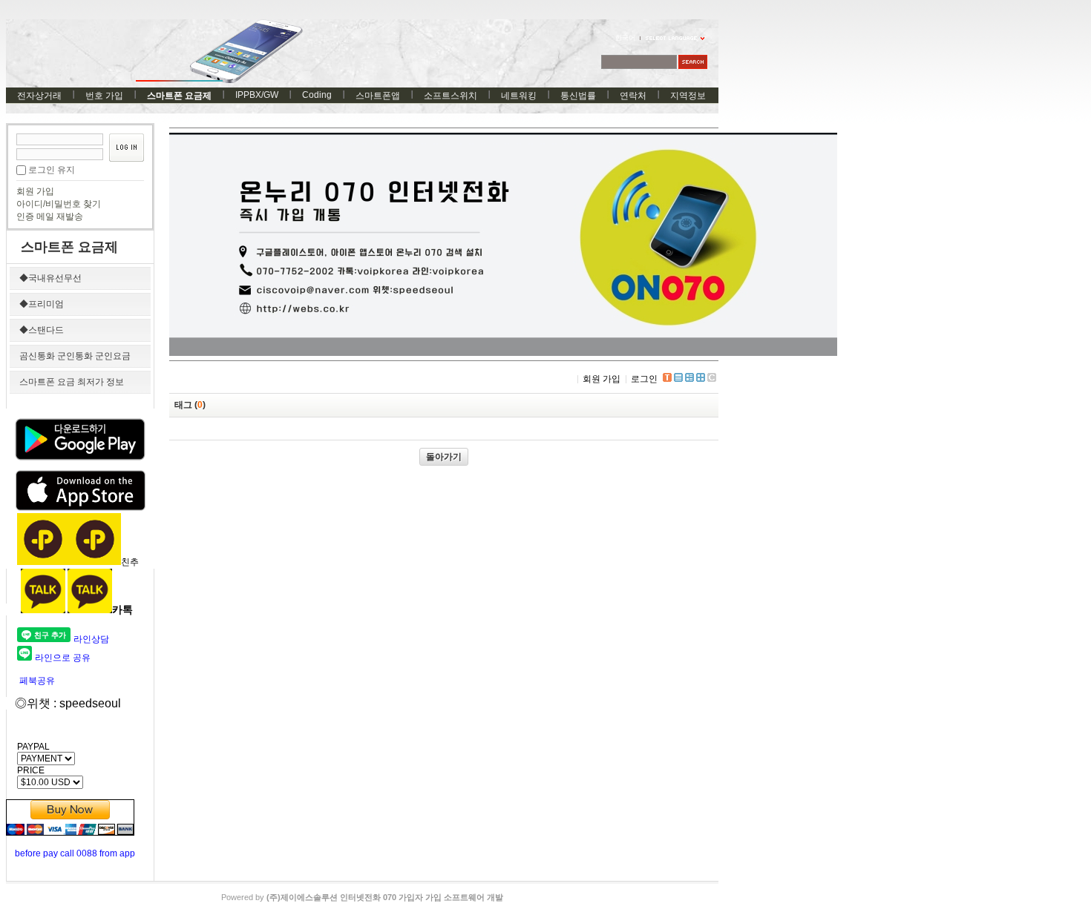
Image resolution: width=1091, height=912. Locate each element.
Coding (317, 95)
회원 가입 (35, 191)
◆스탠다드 (41, 330)
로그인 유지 (51, 170)
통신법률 (578, 95)
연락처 (633, 95)
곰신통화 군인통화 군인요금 (75, 356)
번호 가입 (104, 95)
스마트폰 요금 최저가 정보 (71, 382)
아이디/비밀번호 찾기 (58, 204)
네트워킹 (519, 95)
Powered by (362, 897)
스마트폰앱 (378, 95)
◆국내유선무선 (50, 278)
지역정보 (688, 95)
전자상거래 (39, 95)
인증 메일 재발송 (49, 216)
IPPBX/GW (256, 95)
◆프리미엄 (41, 304)
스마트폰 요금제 (179, 95)
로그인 (644, 379)
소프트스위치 (450, 95)
